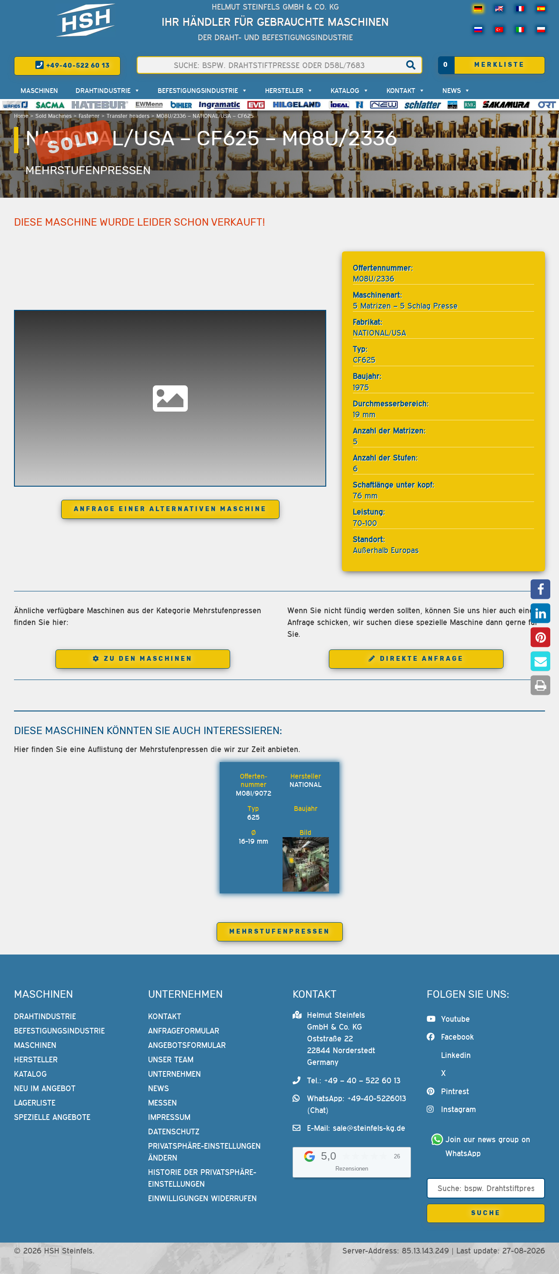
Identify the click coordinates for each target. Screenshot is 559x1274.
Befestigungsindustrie (198, 90)
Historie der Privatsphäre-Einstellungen (202, 1178)
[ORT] (547, 104)
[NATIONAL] (359, 104)
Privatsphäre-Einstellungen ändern (204, 1151)
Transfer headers (128, 116)
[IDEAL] (339, 104)
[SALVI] (453, 104)
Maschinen (39, 90)
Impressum (169, 1117)
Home (21, 116)
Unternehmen (174, 1073)
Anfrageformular (183, 1030)
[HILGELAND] (296, 104)
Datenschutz (174, 1131)
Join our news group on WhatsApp (489, 1146)
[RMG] (470, 104)
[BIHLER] (181, 104)
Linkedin (456, 1055)
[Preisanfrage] (266, 784)
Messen (162, 1102)
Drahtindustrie (103, 90)
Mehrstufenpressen (88, 170)
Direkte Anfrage (422, 659)
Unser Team (170, 1059)
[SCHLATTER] (422, 104)
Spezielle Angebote (52, 1117)
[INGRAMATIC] (220, 104)
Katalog (345, 90)
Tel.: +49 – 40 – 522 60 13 (353, 1080)
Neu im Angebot (45, 1088)
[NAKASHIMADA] (384, 104)
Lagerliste (34, 1102)
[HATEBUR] (100, 104)
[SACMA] (50, 104)
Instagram (458, 1109)
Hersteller (284, 90)
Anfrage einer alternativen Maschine (170, 509)
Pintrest (455, 1091)
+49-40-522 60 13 (77, 65)
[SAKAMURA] (507, 104)
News (451, 90)
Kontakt (400, 90)
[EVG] (256, 104)
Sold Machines (53, 116)
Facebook (457, 1036)
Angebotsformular (187, 1045)
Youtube (455, 1018)
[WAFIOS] (15, 104)
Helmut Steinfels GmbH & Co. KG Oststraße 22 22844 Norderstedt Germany (341, 1038)
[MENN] (149, 104)
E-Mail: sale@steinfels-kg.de (356, 1128)
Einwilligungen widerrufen (202, 1198)
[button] (540, 589)
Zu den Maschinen (148, 659)
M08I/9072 (253, 793)
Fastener (89, 116)
